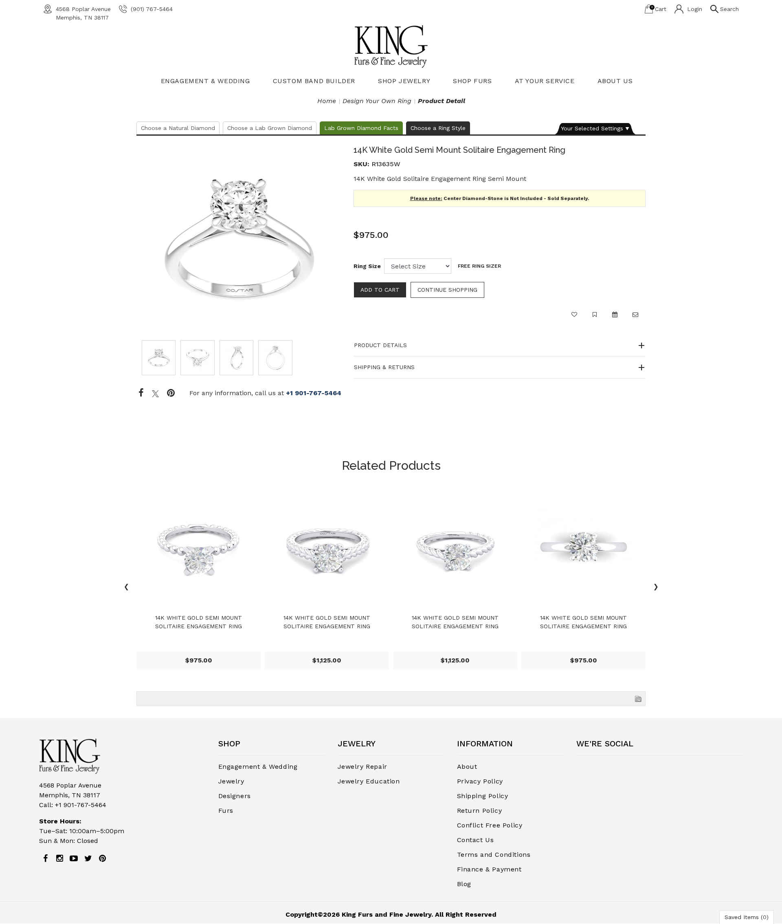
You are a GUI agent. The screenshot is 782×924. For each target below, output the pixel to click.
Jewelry (231, 781)
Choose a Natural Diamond (178, 128)
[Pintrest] (171, 393)
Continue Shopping (447, 289)
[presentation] (126, 588)
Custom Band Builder (314, 81)
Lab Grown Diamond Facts (361, 128)
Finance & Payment (489, 869)
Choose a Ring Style (438, 128)
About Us (615, 81)
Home (326, 101)
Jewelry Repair (362, 766)
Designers (234, 796)
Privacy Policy (480, 781)
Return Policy (479, 810)
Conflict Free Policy (490, 825)
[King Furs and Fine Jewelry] (391, 46)
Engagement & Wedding (205, 81)
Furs (225, 810)
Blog (464, 884)
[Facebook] (141, 393)
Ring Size (367, 266)
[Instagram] (59, 858)
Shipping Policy (482, 796)
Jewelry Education (369, 781)
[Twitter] (155, 393)
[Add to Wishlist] (574, 318)
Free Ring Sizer (479, 266)
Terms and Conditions (494, 854)
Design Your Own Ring (377, 101)
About (467, 766)
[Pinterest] (102, 858)
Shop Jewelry (404, 81)
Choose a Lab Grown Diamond (269, 128)
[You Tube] (74, 858)
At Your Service (545, 81)
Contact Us (475, 840)
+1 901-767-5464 (313, 393)
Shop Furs (472, 81)
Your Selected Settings (592, 128)
